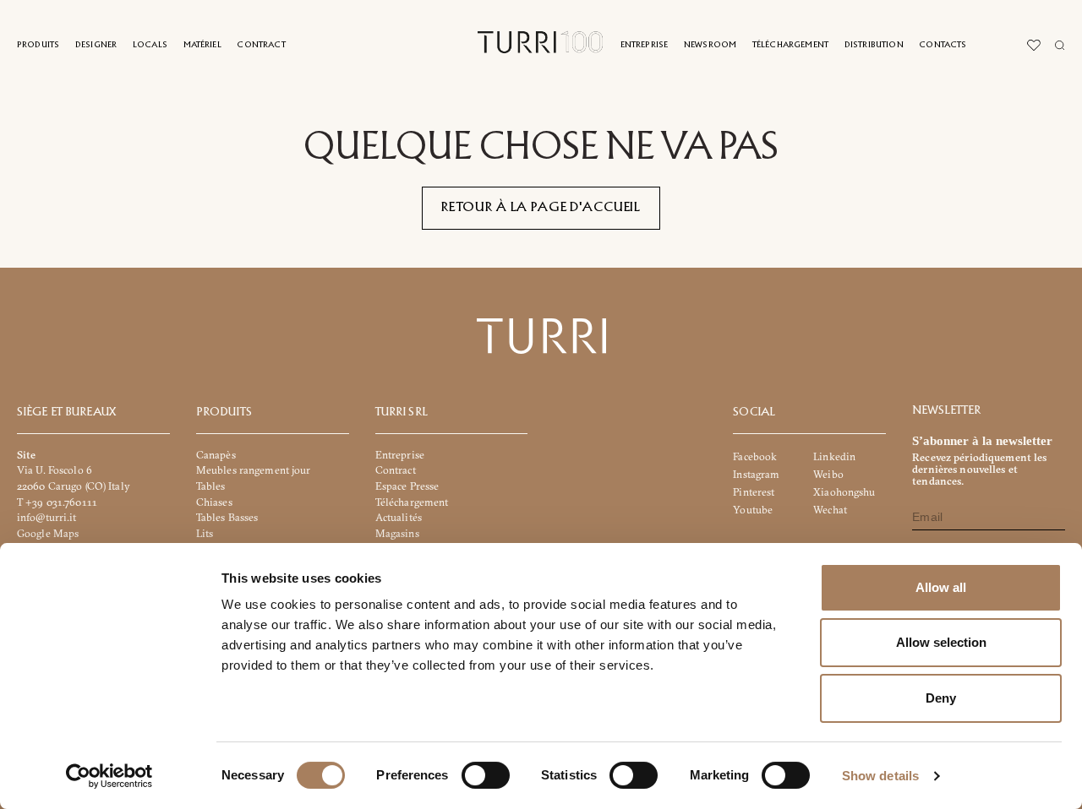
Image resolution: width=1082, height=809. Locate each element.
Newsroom (710, 45)
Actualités (398, 517)
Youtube (753, 509)
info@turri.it (47, 517)
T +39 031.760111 (57, 502)
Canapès (216, 454)
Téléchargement (790, 45)
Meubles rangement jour (253, 470)
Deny (941, 698)
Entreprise (644, 45)
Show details (880, 775)
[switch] (486, 775)
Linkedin (834, 456)
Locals (150, 45)
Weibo (828, 474)
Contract (261, 45)
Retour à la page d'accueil (541, 208)
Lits (205, 533)
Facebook (755, 456)
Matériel (202, 45)
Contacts (942, 45)
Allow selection (941, 642)
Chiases (214, 502)
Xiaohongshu (844, 492)
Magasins (397, 533)
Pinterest (753, 492)
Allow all (940, 587)
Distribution (874, 45)
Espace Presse (407, 486)
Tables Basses (227, 517)
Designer (96, 45)
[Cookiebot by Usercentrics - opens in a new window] (109, 776)
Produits (38, 45)
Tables (211, 486)
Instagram (756, 474)
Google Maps (48, 533)
